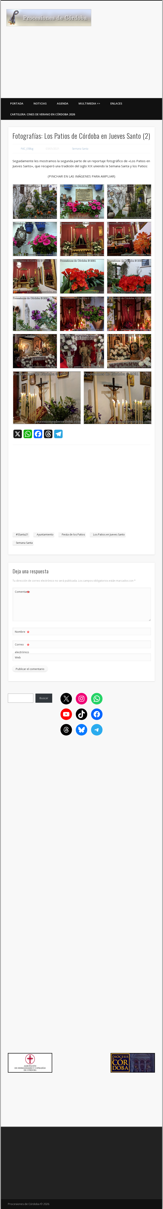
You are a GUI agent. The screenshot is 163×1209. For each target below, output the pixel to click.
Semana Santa (80, 148)
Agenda (62, 103)
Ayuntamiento (45, 534)
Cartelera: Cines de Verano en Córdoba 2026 (42, 114)
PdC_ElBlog (27, 148)
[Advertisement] (81, 66)
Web (18, 657)
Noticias (40, 103)
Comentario (22, 592)
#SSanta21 (22, 534)
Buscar (43, 698)
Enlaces (116, 103)
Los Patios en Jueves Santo (109, 534)
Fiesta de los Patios (73, 534)
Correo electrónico (22, 648)
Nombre (22, 632)
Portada (16, 103)
